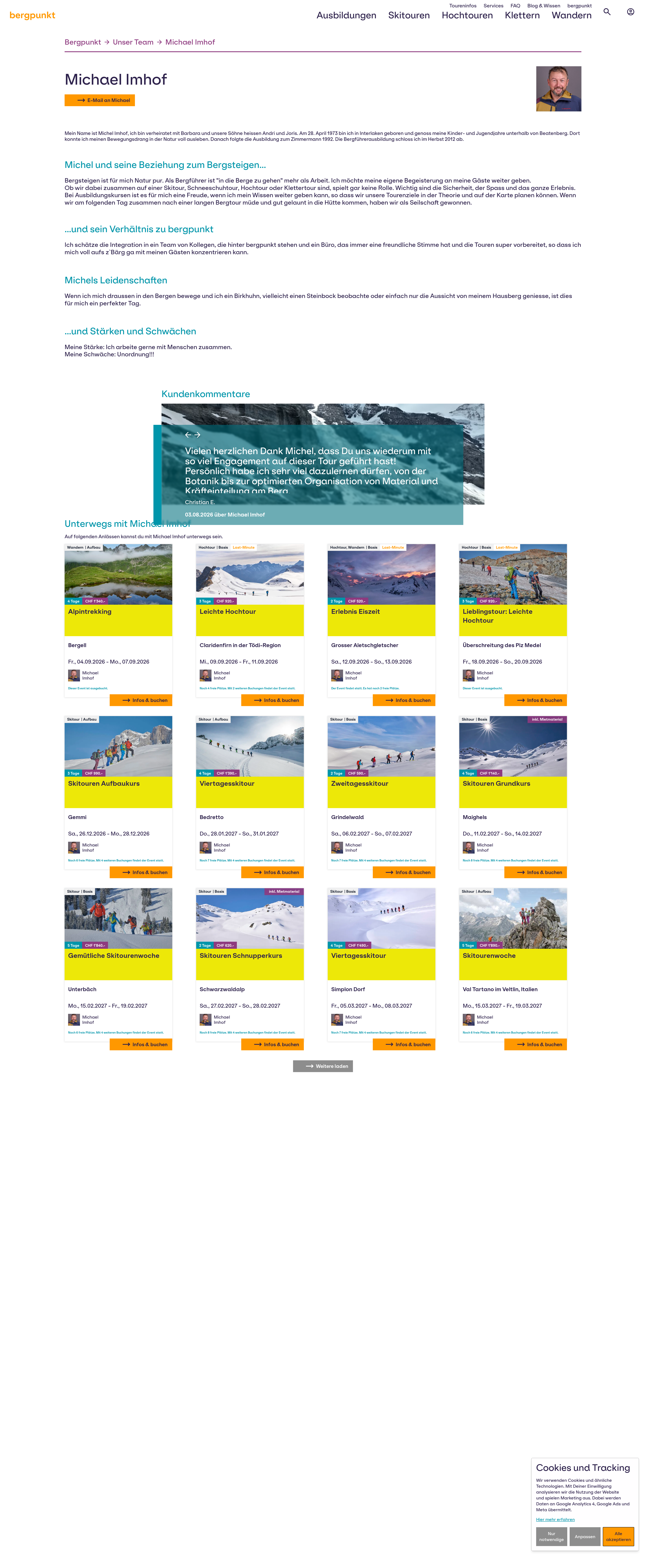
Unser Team (133, 42)
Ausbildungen (346, 15)
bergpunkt (32, 15)
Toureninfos (463, 5)
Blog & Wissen (543, 5)
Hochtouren (467, 15)
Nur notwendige (551, 1536)
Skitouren (409, 15)
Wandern (572, 15)
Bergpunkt (83, 42)
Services (494, 5)
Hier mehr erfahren (555, 1519)
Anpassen (585, 1536)
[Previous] (188, 435)
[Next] (197, 435)
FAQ (515, 5)
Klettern (522, 15)
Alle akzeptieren (618, 1536)
